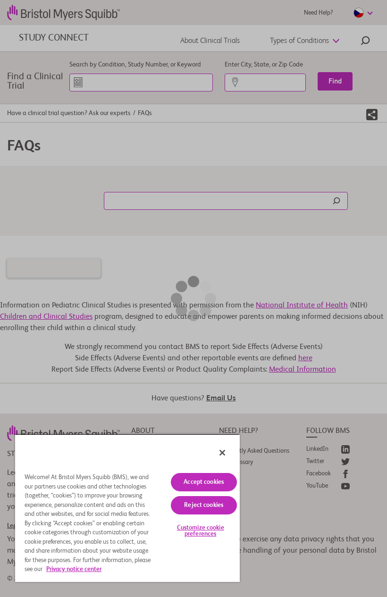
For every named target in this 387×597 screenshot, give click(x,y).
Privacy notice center (73, 569)
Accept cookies (204, 482)
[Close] (222, 452)
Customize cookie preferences (200, 531)
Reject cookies (203, 505)
